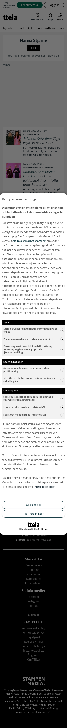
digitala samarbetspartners (29, 241)
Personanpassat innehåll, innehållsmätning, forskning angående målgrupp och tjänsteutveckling (28, 349)
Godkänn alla (33, 504)
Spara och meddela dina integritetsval (24, 414)
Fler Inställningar (33, 513)
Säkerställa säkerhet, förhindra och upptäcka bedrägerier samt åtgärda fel (28, 398)
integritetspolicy (44, 487)
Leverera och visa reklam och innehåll (24, 407)
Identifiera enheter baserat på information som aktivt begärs (29, 380)
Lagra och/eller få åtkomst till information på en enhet (30, 330)
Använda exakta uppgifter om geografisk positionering (26, 369)
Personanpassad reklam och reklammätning (28, 339)
